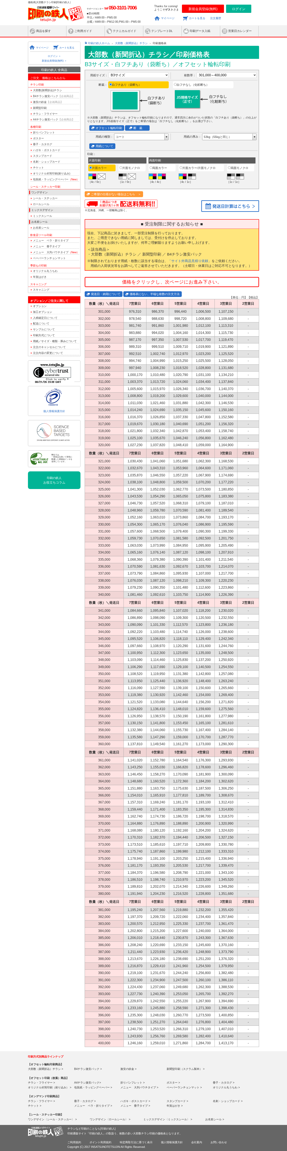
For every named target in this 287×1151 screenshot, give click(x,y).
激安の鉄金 (48, 102)
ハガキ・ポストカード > (135, 1101)
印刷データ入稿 (200, 31)
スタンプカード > (177, 1101)
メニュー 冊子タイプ (46, 246)
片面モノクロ (131, 168)
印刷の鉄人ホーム (99, 43)
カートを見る (197, 18)
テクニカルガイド (124, 31)
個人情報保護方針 (54, 411)
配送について (41, 323)
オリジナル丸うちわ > (226, 1087)
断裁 (139, 128)
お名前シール (41, 227)
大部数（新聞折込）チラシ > (45, 1069)
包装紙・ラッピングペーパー (56, 179)
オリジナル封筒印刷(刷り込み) (51, 173)
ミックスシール (42, 216)
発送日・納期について (105, 294)
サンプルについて (44, 329)
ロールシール (41, 204)
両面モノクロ (239, 168)
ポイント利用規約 (100, 1142)
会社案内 (196, 1142)
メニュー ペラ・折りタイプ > (93, 1105)
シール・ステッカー (45, 198)
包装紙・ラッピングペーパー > (93, 1087)
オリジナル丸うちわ (45, 271)
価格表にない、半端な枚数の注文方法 (155, 294)
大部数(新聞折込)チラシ (47, 90)
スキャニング (41, 289)
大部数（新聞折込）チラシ (131, 43)
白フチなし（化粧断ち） (193, 84)
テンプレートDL (162, 31)
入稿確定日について (45, 317)
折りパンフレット (44, 132)
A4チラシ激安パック (54, 119)
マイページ (168, 18)
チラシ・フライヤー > (41, 1082)
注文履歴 (215, 18)
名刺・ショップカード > (228, 1101)
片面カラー (99, 168)
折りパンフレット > (132, 1082)
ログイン (238, 9)
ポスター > (173, 1082)
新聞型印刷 (40, 107)
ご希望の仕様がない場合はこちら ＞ (116, 194)
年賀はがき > (175, 1105)
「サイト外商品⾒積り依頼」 (190, 261)
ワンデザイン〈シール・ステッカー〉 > (52, 1119)
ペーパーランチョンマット (49, 258)
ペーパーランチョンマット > (184, 1087)
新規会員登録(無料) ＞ (54, 60)
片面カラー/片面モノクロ (199, 168)
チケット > (34, 1105)
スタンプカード (42, 155)
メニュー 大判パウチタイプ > (139, 1087)
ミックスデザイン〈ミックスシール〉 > (167, 1119)
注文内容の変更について (48, 353)
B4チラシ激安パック (54, 96)
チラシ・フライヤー (45, 113)
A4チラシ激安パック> (87, 1082)
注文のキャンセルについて (49, 347)
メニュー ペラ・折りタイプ (50, 240)
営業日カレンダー (240, 31)
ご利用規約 (74, 1142)
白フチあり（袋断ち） (126, 84)
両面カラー (159, 168)
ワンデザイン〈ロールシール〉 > (110, 1119)
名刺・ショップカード (46, 161)
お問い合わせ (219, 1142)
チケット (38, 167)
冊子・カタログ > (223, 1082)
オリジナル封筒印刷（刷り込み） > (49, 1087)
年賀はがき (40, 276)
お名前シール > (214, 1119)
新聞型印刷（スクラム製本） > (186, 1069)
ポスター (38, 138)
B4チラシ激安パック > (88, 1069)
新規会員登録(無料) (202, 9)
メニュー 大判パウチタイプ (56, 252)
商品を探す (43, 31)
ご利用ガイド (83, 31)
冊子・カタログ (42, 144)
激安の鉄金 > (128, 1069)
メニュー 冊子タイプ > (135, 1105)
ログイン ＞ (54, 56)
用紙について (104, 146)
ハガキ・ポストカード (46, 150)
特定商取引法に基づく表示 (136, 1142)
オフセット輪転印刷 (109, 128)
